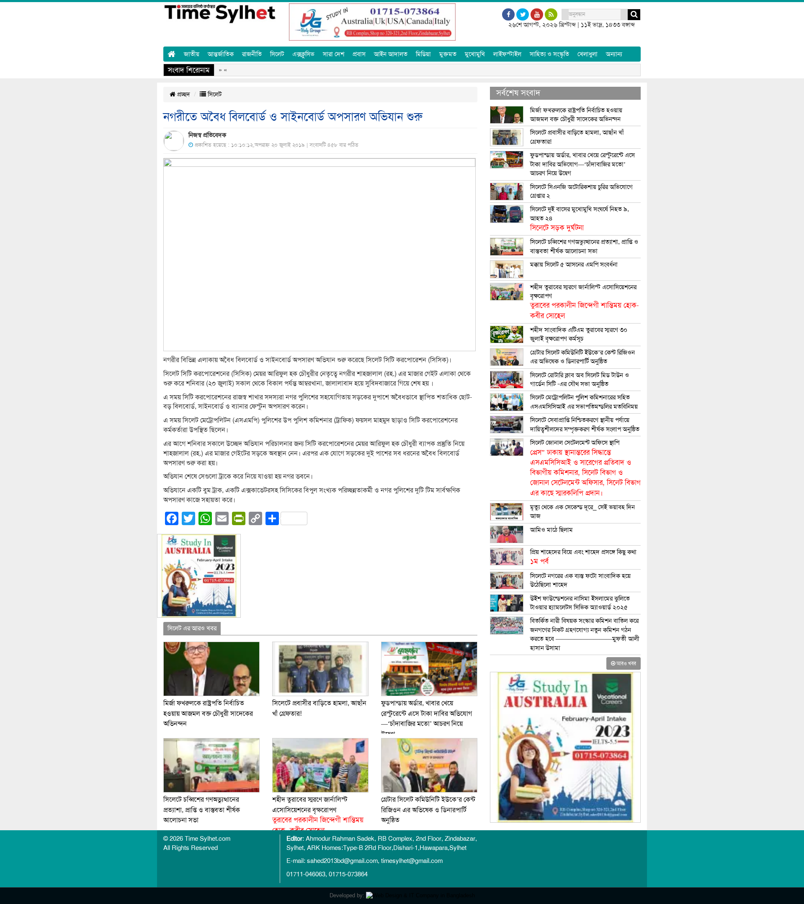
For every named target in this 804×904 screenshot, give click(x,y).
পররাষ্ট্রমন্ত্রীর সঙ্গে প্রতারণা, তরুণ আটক (534, 70)
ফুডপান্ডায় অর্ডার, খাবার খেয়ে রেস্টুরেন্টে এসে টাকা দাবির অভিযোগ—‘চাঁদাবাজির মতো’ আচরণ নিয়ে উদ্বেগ (582, 164)
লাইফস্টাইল (507, 54)
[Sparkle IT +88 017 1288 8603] (420, 895)
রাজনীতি (252, 54)
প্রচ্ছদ (182, 94)
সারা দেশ (333, 54)
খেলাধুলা (587, 54)
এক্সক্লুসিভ (303, 54)
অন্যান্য (614, 54)
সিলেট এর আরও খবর (192, 628)
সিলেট (277, 54)
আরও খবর (625, 663)
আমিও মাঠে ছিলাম (551, 530)
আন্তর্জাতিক (221, 54)
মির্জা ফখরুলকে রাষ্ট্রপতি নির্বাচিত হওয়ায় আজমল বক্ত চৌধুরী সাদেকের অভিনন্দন (208, 713)
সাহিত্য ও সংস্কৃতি (549, 54)
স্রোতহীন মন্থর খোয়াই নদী (443, 70)
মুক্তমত (447, 54)
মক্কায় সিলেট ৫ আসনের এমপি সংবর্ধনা (574, 264)
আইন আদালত (390, 54)
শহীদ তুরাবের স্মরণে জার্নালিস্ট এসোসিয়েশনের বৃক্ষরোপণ (584, 301)
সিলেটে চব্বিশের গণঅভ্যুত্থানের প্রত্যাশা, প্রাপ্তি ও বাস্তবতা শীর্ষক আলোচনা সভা (201, 809)
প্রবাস (359, 54)
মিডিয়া (423, 54)
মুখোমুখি (475, 54)
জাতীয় (191, 54)
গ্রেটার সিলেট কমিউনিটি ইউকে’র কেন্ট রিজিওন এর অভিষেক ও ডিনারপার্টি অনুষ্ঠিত (428, 809)
